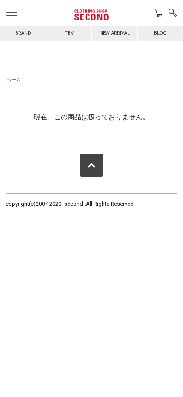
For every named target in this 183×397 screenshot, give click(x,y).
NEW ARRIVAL (115, 33)
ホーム (14, 80)
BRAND (23, 33)
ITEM (68, 33)
